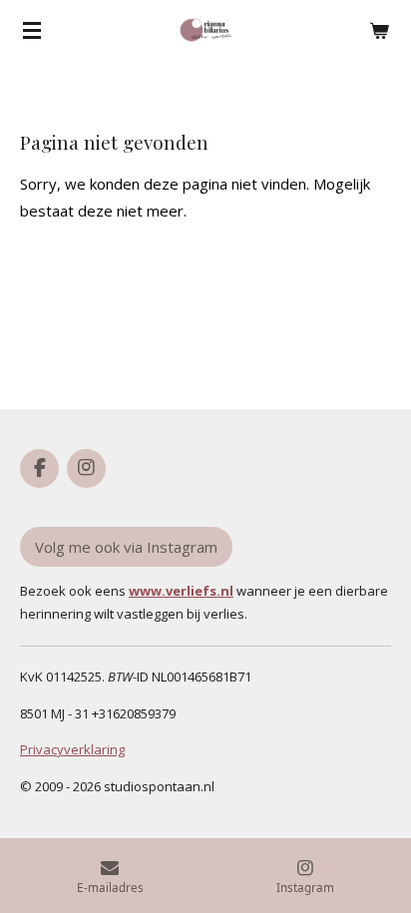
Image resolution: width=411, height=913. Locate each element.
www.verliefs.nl (181, 591)
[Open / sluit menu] (32, 30)
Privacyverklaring (72, 749)
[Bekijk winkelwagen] (379, 30)
